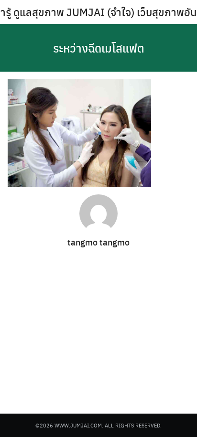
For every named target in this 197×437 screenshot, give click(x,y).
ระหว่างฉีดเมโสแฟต (98, 48)
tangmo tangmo (98, 242)
